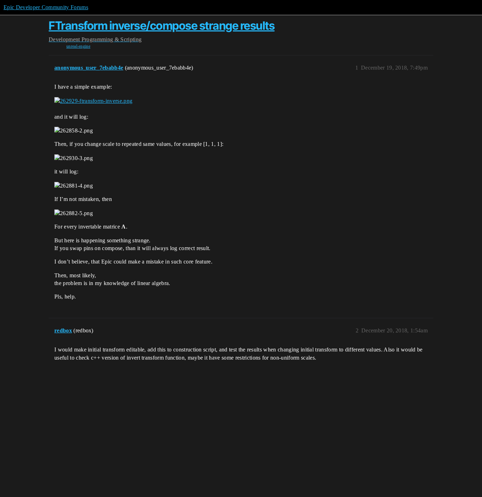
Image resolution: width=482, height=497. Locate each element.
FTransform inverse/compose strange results (162, 25)
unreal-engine (78, 46)
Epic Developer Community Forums (46, 7)
